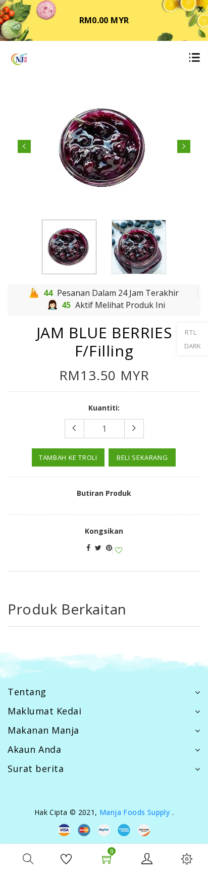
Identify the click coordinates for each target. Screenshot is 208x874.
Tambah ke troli (68, 457)
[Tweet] (98, 547)
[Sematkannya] (109, 547)
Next (183, 146)
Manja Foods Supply (134, 812)
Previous (24, 146)
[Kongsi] (88, 547)
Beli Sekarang (142, 457)
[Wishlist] (117, 550)
